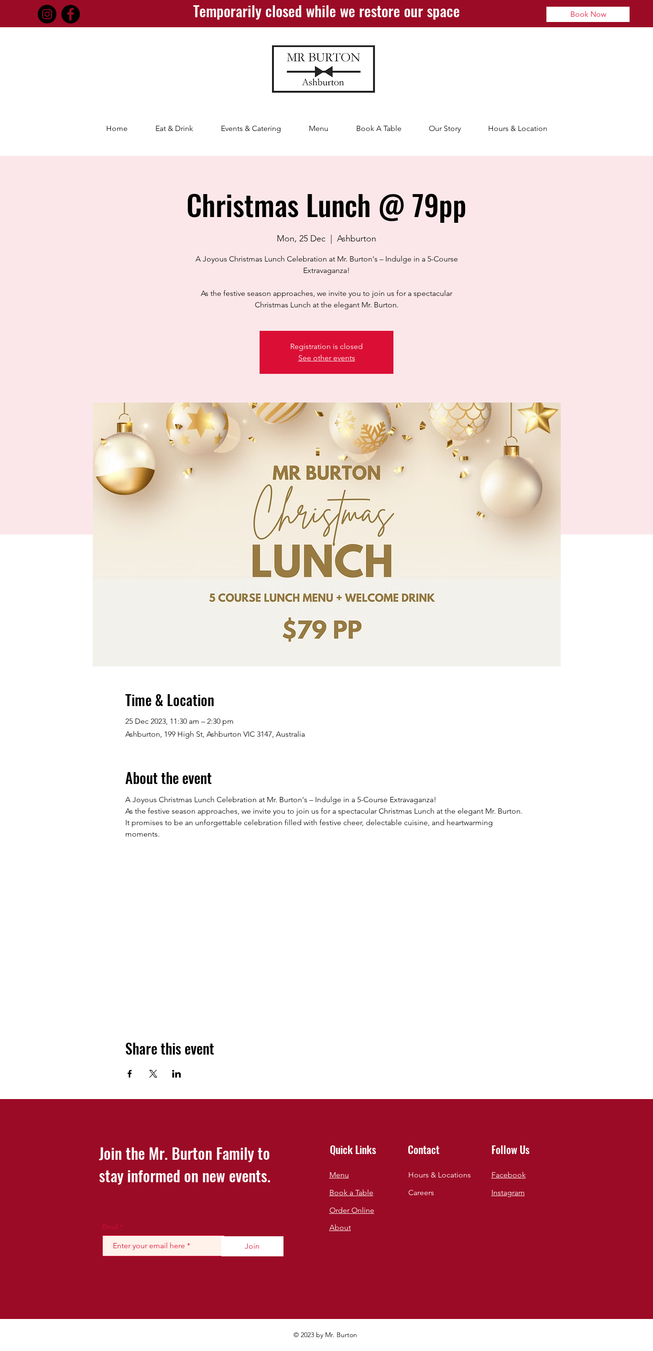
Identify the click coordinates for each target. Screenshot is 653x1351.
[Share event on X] (153, 1074)
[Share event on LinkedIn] (176, 1074)
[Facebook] (70, 14)
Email (110, 1226)
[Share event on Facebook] (129, 1074)
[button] (174, 128)
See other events (326, 357)
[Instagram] (47, 14)
